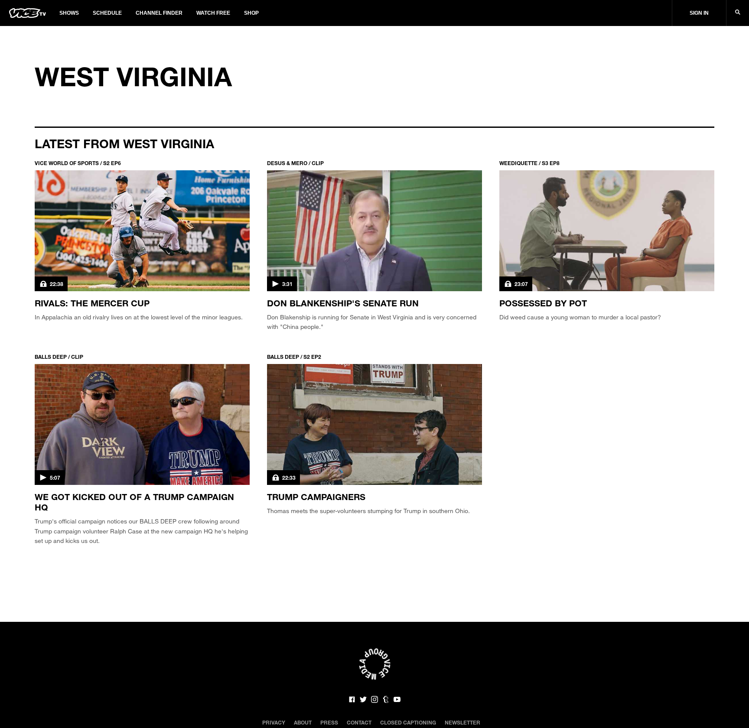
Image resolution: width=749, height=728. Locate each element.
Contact (359, 722)
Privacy (273, 722)
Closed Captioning (408, 722)
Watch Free (213, 13)
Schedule (107, 13)
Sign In (699, 13)
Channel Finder (159, 13)
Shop (251, 13)
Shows (69, 13)
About (303, 722)
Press (329, 722)
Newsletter (462, 722)
